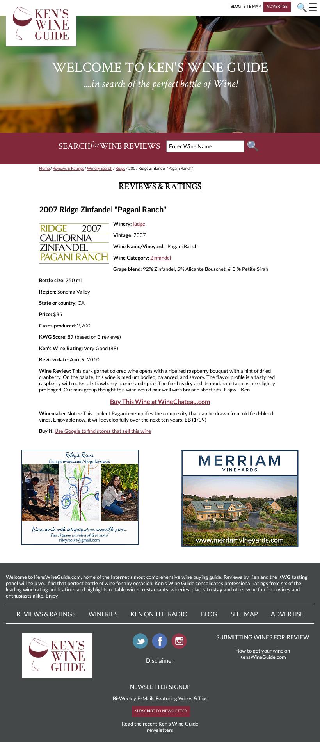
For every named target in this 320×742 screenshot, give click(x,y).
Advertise (287, 613)
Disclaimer (160, 660)
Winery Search (99, 168)
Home (44, 168)
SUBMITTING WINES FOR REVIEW (262, 637)
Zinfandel (160, 257)
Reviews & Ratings (68, 168)
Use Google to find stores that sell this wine (103, 431)
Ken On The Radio (159, 613)
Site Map (244, 613)
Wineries (103, 613)
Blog (209, 613)
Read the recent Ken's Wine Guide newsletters (160, 727)
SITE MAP (252, 6)
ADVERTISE (277, 6)
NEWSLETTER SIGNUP (160, 686)
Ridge (120, 168)
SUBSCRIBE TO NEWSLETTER (161, 710)
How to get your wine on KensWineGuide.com (262, 654)
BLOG (236, 6)
